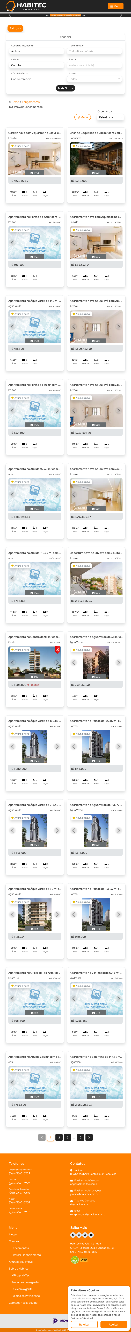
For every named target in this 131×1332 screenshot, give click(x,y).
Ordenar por (105, 111)
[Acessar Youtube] (91, 1235)
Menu (117, 6)
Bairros (72, 59)
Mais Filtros (65, 88)
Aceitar (113, 1324)
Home (15, 102)
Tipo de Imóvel (76, 45)
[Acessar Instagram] (79, 1235)
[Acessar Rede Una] (83, 1260)
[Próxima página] (89, 1137)
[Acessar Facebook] (73, 1235)
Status (72, 73)
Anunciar (65, 37)
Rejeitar (84, 1324)
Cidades (15, 59)
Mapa (84, 117)
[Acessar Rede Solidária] (74, 1260)
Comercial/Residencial (22, 45)
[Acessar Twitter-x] (85, 1235)
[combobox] (15, 28)
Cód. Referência (19, 73)
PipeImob (57, 1330)
